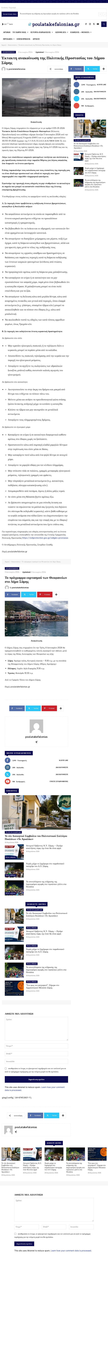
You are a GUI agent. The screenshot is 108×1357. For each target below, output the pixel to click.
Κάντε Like (101, 85)
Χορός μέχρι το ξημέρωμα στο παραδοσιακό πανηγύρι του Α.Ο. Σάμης (95, 170)
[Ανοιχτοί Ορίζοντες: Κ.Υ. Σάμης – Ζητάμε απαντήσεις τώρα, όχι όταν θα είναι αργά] (78, 157)
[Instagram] (90, 24)
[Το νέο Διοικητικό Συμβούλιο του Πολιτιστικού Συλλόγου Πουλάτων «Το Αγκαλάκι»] (90, 129)
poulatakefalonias (17, 69)
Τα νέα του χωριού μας (82, 140)
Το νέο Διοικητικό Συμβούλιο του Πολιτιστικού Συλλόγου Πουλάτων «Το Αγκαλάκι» (88, 145)
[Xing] (16, 1131)
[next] (104, 14)
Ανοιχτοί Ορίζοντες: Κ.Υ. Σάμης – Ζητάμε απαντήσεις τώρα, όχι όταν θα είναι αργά (95, 157)
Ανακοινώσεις (12, 45)
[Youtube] (98, 24)
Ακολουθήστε (100, 92)
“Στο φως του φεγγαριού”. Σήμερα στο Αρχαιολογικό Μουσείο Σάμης (42, 14)
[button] (104, 24)
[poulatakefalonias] (3, 69)
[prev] (100, 14)
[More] (104, 69)
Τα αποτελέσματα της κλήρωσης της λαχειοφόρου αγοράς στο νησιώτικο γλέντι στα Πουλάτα (95, 183)
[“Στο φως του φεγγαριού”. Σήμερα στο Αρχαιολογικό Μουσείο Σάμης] (97, 1154)
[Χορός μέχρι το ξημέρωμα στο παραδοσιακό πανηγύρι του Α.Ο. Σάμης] (78, 171)
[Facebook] (86, 24)
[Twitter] (94, 24)
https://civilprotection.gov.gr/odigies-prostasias (45, 538)
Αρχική (3, 45)
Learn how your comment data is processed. (71, 1250)
